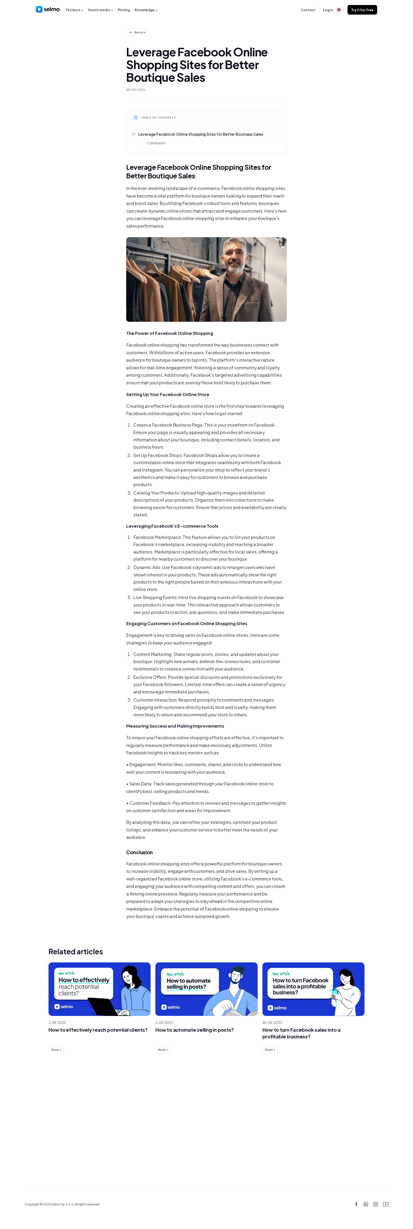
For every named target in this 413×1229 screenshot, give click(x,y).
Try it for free (362, 10)
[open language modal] (340, 10)
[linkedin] (366, 1204)
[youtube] (385, 1204)
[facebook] (356, 1204)
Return (140, 32)
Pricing (124, 10)
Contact (308, 10)
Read (55, 1050)
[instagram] (376, 1204)
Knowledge (145, 10)
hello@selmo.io (365, 1111)
